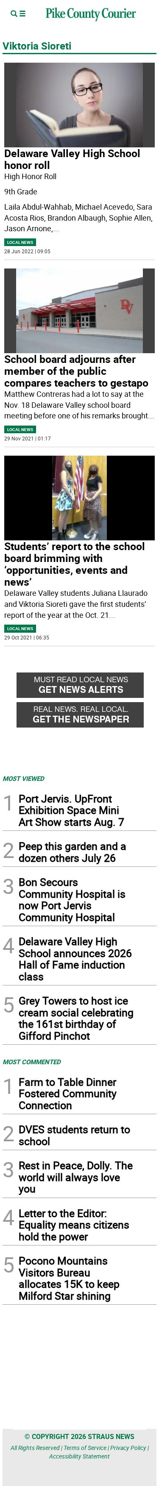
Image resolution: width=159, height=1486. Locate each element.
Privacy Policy (128, 1448)
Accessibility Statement (79, 1456)
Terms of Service (85, 1448)
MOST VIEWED (23, 778)
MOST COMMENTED (32, 1061)
